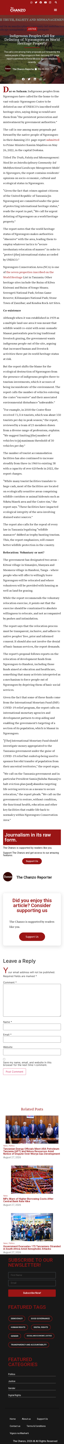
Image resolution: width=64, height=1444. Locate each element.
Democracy (17, 1318)
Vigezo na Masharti (19, 1433)
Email (7, 1034)
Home (13, 1419)
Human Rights (18, 1327)
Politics (12, 1146)
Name (7, 1022)
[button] (56, 2)
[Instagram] (50, 2)
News (5, 1146)
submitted (52, 140)
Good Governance (40, 1318)
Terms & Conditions (36, 1426)
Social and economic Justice (39, 1336)
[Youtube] (45, 2)
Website (7, 1047)
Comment (10, 982)
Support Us (42, 1419)
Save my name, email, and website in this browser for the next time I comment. (27, 1063)
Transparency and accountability (28, 1345)
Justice (32, 29)
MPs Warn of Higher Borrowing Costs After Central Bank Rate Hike (28, 1200)
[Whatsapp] (31, 2)
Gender (14, 1336)
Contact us (15, 1426)
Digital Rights (41, 1327)
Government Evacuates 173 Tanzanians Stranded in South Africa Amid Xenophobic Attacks (32, 1247)
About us (26, 1419)
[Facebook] (40, 2)
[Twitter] (36, 2)
